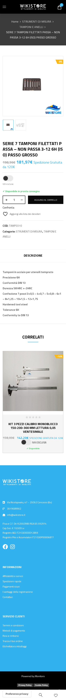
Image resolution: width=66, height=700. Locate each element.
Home (14, 21)
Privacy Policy (25, 685)
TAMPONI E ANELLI (31, 27)
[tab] (33, 256)
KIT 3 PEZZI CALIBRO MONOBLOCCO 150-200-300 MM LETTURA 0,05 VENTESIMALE (33, 428)
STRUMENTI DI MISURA (36, 21)
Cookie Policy (41, 685)
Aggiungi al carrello (45, 200)
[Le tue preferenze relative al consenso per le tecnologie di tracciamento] (17, 694)
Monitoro (40, 676)
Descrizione (33, 255)
